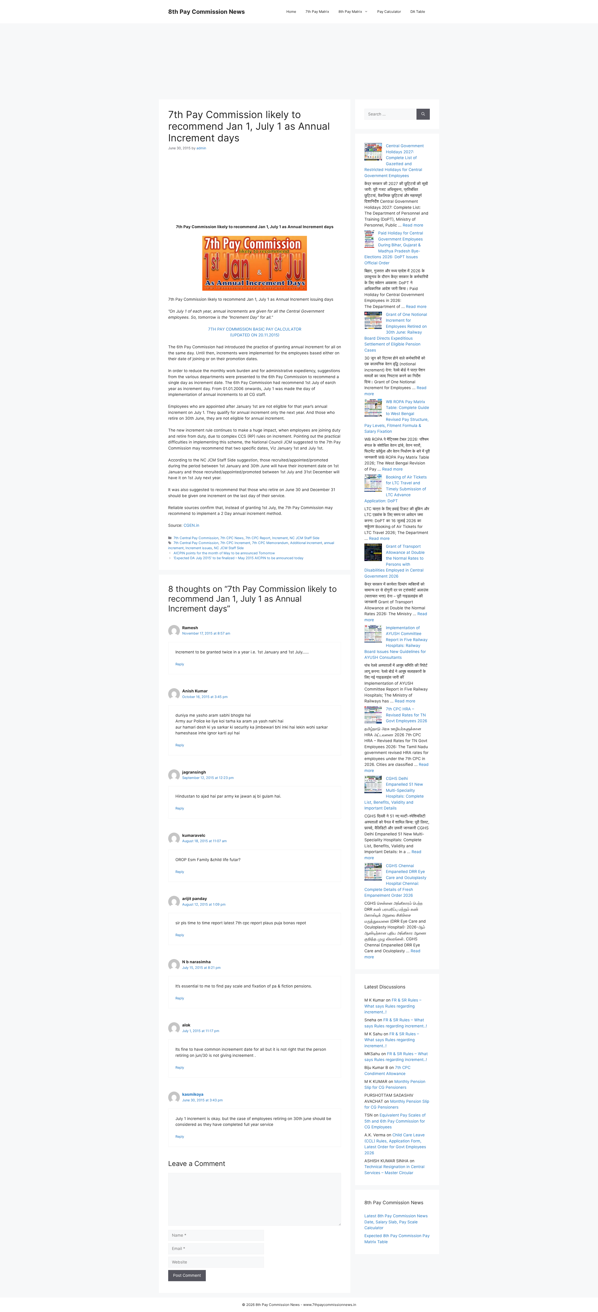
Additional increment (306, 543)
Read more (413, 225)
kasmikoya (192, 1094)
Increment (280, 538)
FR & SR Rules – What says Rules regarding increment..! (392, 1006)
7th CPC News (232, 538)
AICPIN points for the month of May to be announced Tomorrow (224, 553)
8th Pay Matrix (350, 11)
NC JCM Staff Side (304, 538)
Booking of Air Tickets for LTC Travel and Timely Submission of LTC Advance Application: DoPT (395, 489)
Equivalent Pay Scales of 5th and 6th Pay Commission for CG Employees (395, 1121)
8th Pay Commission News (206, 11)
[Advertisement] (299, 56)
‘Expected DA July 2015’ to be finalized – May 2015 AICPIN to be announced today (238, 558)
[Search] (423, 114)
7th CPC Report (258, 538)
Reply (179, 664)
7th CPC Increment (235, 543)
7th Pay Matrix (317, 11)
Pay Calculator (389, 11)
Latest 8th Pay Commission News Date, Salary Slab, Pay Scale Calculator (396, 1222)
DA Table (417, 11)
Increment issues (198, 548)
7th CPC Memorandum (270, 543)
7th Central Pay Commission (196, 538)
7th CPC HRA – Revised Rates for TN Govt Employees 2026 (406, 715)
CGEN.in (191, 525)
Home (291, 11)
